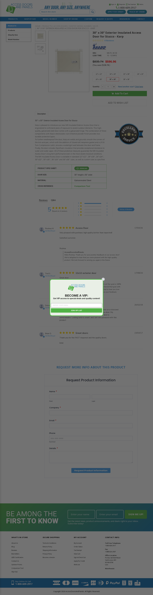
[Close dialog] (103, 279)
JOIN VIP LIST (76, 310)
